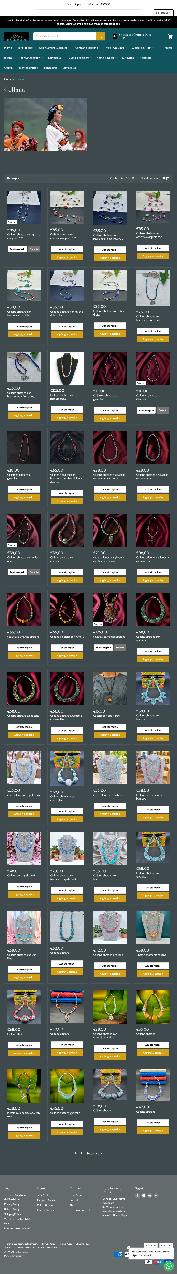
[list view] (168, 178)
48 (133, 178)
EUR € (164, 1245)
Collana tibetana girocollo (108, 954)
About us (74, 1205)
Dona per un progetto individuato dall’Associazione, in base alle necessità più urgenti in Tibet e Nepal (114, 1207)
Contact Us (69, 67)
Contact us (75, 1200)
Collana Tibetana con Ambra (67, 636)
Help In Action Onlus (81, 1210)
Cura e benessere (79, 57)
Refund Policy (12, 1209)
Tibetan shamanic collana (151, 954)
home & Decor (106, 57)
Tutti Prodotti (25, 47)
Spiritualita (55, 57)
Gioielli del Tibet (142, 47)
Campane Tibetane (87, 47)
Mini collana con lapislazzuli (23, 795)
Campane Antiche (46, 1200)
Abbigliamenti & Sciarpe (53, 47)
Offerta (8, 67)
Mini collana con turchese (108, 795)
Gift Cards (128, 57)
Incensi (8, 57)
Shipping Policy (12, 1214)
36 (127, 178)
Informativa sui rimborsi (17, 1228)
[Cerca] (100, 36)
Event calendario (28, 67)
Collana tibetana (59, 952)
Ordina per (13, 178)
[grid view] (163, 178)
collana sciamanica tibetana (23, 636)
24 (122, 178)
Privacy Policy (12, 1204)
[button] (163, 13)
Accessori (145, 57)
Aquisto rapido (17, 249)
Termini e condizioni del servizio (19, 1247)
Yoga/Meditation (31, 57)
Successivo (93, 1153)
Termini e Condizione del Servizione (21, 1243)
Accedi (168, 47)
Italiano (149, 1245)
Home (8, 47)
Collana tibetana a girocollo (23, 715)
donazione (50, 67)
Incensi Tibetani (45, 1210)
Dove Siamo (76, 1195)
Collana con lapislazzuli (21, 875)
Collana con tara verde (106, 715)
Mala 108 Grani (115, 47)
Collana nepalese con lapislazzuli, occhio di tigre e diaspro (66, 478)
